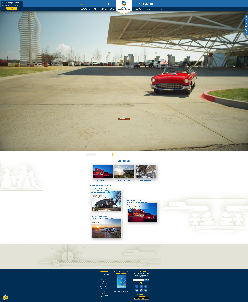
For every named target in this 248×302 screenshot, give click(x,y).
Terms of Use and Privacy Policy (121, 291)
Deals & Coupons (104, 274)
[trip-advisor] (246, 33)
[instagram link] (141, 290)
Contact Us (138, 154)
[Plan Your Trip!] (4, 297)
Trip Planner (103, 286)
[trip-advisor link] (145, 290)
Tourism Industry (104, 279)
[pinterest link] (145, 286)
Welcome (91, 154)
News (129, 154)
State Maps (103, 277)
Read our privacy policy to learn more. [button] (10, 5)
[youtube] (246, 26)
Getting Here (119, 154)
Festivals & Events (138, 9)
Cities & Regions (104, 9)
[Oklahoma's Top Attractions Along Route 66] (143, 212)
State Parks (148, 9)
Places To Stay (112, 9)
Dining (156, 9)
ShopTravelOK (84, 9)
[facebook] (246, 16)
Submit (147, 279)
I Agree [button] (11, 8)
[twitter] (246, 19)
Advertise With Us (104, 284)
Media (104, 281)
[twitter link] (141, 286)
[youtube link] (136, 290)
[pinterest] (246, 23)
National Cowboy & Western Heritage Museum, (99, 197)
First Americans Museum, (99, 221)
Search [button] (165, 9)
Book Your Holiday (104, 154)
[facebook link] (136, 286)
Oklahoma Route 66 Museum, (134, 207)
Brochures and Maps (153, 154)
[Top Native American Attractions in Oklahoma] (107, 228)
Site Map (121, 293)
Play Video (123, 118)
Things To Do (96, 9)
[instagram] (246, 29)
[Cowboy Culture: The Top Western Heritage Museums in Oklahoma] (107, 201)
